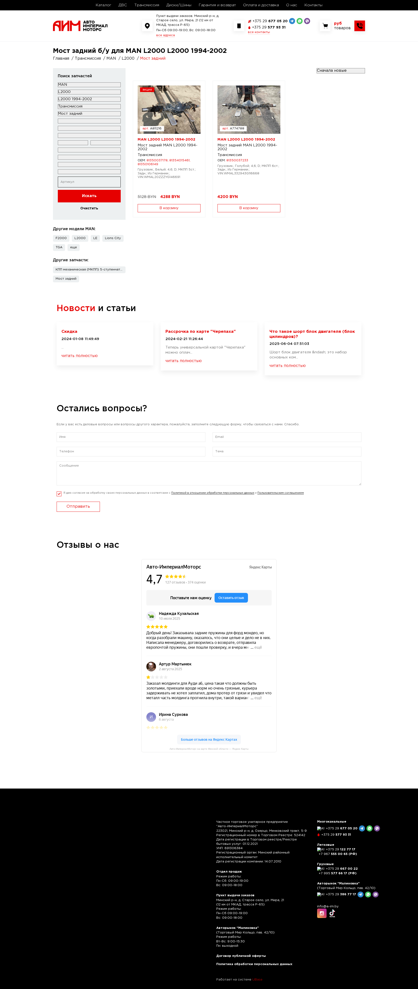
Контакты (313, 5)
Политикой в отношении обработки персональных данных (212, 493)
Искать (89, 196)
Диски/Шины (178, 5)
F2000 (61, 238)
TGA (59, 247)
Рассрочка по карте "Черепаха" (200, 332)
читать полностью (79, 356)
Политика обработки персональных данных (254, 964)
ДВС (123, 5)
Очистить (89, 208)
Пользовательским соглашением (280, 493)
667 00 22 (342, 869)
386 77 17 (341, 894)
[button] (73, 247)
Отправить (78, 506)
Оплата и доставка (261, 5)
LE (95, 238)
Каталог (103, 5)
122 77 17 (340, 849)
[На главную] (80, 26)
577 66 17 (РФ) (338, 873)
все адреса (165, 35)
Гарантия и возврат (217, 5)
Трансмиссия (146, 5)
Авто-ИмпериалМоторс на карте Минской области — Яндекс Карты (209, 748)
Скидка (69, 332)
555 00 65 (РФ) (338, 854)
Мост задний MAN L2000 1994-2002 (167, 147)
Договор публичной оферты (241, 956)
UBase (257, 979)
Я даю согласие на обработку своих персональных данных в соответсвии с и (183, 493)
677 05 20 (270, 21)
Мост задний (66, 278)
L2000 (80, 238)
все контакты (259, 32)
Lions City (113, 238)
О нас (291, 5)
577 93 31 (269, 27)
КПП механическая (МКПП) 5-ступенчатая (90, 269)
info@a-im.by (328, 906)
